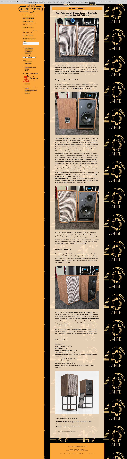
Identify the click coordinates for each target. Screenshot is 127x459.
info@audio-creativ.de (71, 450)
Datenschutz (85, 453)
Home (61, 453)
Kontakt (66, 453)
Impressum (91, 453)
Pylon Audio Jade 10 (77, 8)
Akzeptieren (92, 2)
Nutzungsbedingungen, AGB (75, 453)
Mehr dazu (98, 2)
